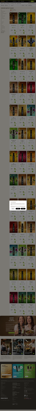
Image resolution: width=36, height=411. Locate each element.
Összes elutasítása (18, 208)
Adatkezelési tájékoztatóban (22, 206)
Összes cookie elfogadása (23, 208)
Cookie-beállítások (13, 208)
